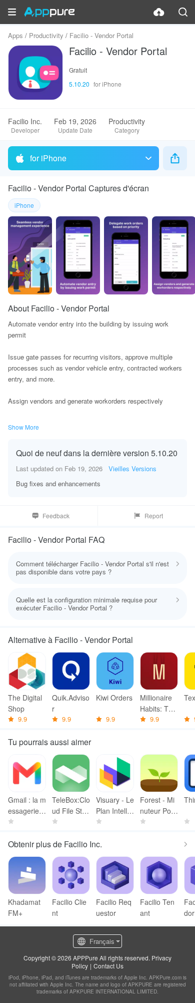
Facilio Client (69, 907)
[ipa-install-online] (159, 12)
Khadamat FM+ (24, 907)
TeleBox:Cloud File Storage (71, 805)
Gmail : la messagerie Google (27, 805)
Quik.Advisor (71, 703)
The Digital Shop (25, 703)
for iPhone (48, 158)
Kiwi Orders (114, 698)
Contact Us (109, 965)
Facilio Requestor (114, 907)
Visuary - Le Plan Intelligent (115, 805)
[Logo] (49, 12)
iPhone (24, 205)
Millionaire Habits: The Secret (158, 703)
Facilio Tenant (157, 907)
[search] (183, 12)
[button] (12, 12)
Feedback (56, 515)
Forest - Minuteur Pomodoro (158, 805)
